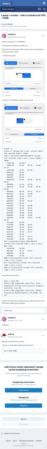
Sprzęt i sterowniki (20, 26)
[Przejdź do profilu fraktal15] (4, 36)
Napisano (17, 37)
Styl (14, 441)
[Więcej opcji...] (43, 35)
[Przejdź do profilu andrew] (4, 335)
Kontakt (39, 441)
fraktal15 (9, 24)
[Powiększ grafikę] (23, 78)
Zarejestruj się (23, 390)
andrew (11, 334)
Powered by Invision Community (23, 445)
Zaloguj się (23, 405)
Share (24, 419)
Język (7, 441)
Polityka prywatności (26, 441)
